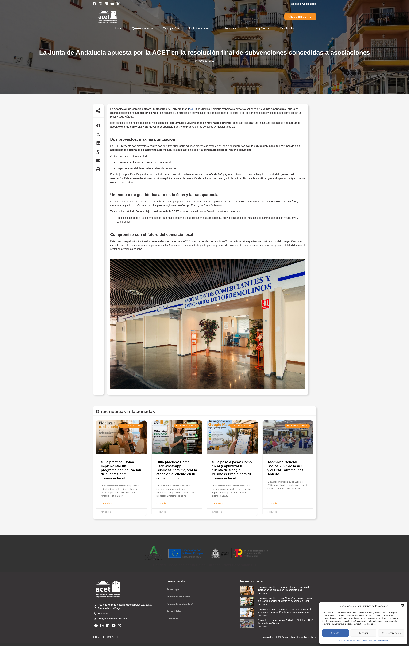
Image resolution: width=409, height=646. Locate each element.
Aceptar (335, 633)
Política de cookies (347, 640)
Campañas (171, 28)
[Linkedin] (106, 4)
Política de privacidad (366, 640)
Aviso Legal (383, 640)
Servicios (230, 28)
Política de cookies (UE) (179, 604)
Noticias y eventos (202, 28)
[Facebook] (94, 4)
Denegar (363, 633)
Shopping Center (258, 28)
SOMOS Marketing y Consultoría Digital (295, 637)
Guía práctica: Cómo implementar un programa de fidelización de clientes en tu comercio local (121, 470)
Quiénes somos (142, 28)
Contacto (287, 28)
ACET (192, 109)
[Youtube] (112, 4)
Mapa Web (172, 618)
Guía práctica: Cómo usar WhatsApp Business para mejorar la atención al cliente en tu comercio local (176, 470)
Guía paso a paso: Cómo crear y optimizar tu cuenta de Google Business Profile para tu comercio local (232, 470)
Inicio (118, 28)
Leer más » (106, 504)
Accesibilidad (173, 611)
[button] (402, 606)
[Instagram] (100, 4)
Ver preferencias (391, 633)
